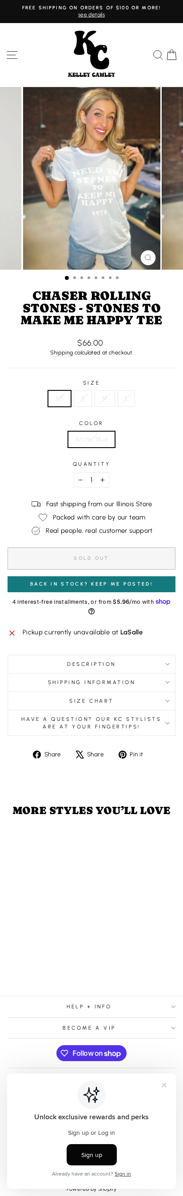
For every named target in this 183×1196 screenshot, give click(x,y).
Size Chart (91, 701)
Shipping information (91, 682)
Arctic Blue (91, 439)
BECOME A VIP (89, 1028)
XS (59, 398)
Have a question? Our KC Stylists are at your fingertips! (91, 722)
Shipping (61, 352)
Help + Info (89, 1006)
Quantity (91, 464)
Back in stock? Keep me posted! (91, 584)
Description (91, 664)
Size (91, 383)
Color (91, 423)
